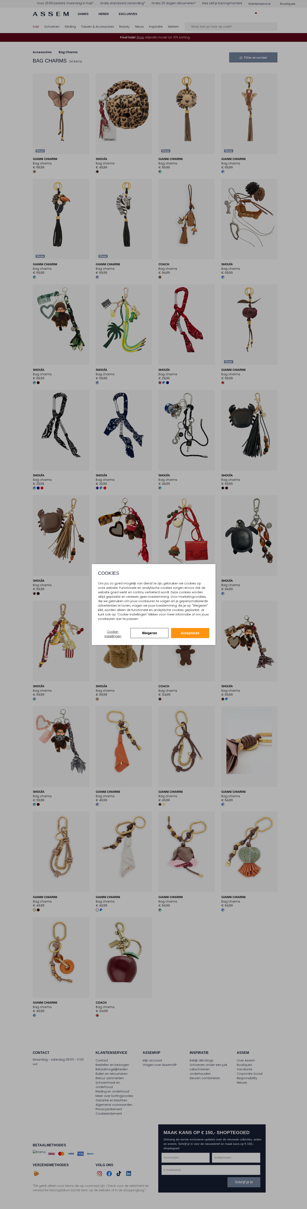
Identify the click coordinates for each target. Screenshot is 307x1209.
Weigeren (149, 633)
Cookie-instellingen (112, 634)
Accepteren (190, 633)
